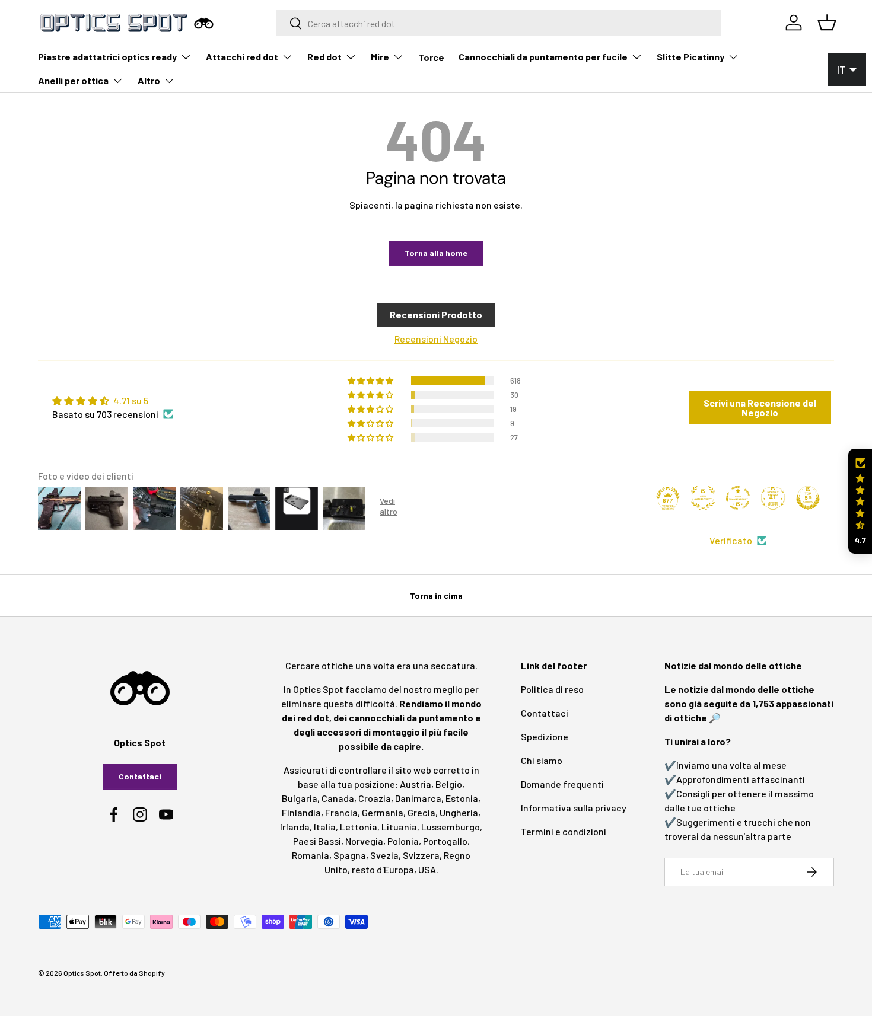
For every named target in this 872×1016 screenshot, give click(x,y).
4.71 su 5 (130, 400)
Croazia (374, 798)
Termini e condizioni (563, 831)
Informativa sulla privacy (573, 807)
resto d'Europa (383, 869)
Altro (149, 80)
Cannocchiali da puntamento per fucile (543, 56)
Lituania (399, 826)
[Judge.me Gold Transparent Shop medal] (738, 498)
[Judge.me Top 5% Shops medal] (808, 498)
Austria (415, 784)
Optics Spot (82, 973)
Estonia (461, 798)
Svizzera (421, 855)
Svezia (384, 855)
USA (427, 869)
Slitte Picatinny (690, 56)
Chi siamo (541, 760)
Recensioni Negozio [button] (436, 338)
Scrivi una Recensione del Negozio (760, 407)
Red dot (324, 56)
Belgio (448, 784)
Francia (341, 812)
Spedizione (544, 736)
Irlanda (295, 826)
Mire (380, 56)
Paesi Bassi (317, 840)
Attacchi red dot (242, 56)
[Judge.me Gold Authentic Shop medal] (703, 498)
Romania (310, 855)
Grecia (421, 812)
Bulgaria (299, 798)
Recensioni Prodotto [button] (436, 314)
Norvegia (364, 840)
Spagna (349, 855)
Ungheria (459, 812)
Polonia (403, 840)
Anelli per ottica (73, 80)
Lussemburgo (450, 826)
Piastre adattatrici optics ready (107, 56)
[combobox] (498, 23)
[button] (860, 501)
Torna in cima (436, 595)
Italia (325, 826)
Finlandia (301, 812)
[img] (112, 400)
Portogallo (445, 840)
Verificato (730, 540)
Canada (338, 798)
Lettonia (358, 826)
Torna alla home (436, 253)
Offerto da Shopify (134, 973)
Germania (382, 812)
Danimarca (418, 798)
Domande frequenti (562, 784)
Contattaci (140, 776)
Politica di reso (552, 689)
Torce (431, 57)
